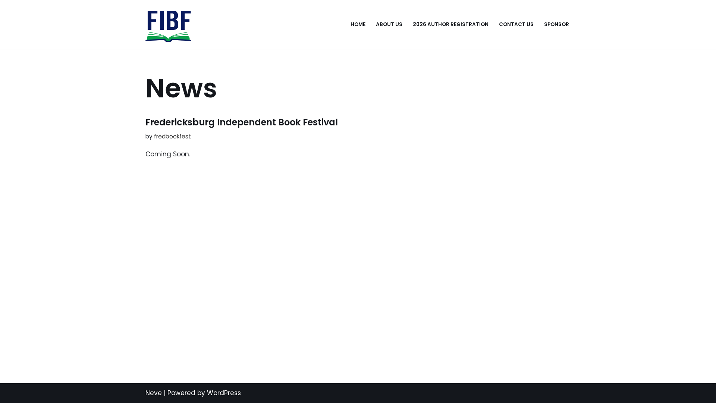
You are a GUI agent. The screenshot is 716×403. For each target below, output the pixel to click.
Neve (153, 392)
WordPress (224, 392)
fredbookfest (172, 136)
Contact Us (516, 24)
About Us (389, 24)
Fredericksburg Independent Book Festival (241, 122)
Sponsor (556, 24)
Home (358, 24)
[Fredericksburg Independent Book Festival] (168, 24)
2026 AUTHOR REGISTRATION (451, 24)
